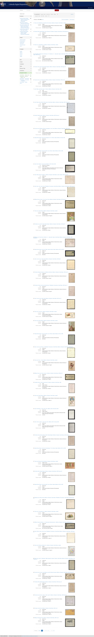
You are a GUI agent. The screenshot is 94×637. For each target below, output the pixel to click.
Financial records (22, 44)
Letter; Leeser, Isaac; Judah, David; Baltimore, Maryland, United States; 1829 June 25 (48, 298)
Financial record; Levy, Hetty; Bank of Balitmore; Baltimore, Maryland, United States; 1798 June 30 (49, 79)
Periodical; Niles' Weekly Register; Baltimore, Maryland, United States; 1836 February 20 (48, 471)
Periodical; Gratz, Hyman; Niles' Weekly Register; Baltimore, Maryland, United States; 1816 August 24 (50, 66)
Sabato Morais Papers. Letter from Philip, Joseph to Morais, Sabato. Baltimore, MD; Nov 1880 (49, 249)
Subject (21, 37)
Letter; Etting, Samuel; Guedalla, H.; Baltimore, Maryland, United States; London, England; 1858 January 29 (51, 174)
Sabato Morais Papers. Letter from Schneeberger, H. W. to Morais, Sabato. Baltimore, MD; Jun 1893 (50, 448)
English (21, 51)
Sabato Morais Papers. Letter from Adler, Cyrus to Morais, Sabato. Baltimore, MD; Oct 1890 (49, 150)
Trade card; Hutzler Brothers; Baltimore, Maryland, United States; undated (46, 320)
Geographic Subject (23, 72)
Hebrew (21, 52)
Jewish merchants (22, 39)
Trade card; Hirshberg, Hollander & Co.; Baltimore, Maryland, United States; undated (48, 545)
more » (21, 46)
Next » (43, 19)
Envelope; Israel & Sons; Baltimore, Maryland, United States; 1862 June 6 (46, 608)
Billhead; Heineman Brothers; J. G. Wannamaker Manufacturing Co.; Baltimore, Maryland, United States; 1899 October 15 (53, 522)
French (21, 55)
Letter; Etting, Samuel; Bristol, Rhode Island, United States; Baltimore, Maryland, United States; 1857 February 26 (51, 102)
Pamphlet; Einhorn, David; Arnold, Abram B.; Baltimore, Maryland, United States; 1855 (48, 382)
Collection (21, 16)
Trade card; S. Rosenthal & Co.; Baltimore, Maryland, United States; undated (46, 511)
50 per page (72, 19)
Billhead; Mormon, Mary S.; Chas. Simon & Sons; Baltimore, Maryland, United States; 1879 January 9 (50, 199)
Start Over (72, 14)
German (21, 53)
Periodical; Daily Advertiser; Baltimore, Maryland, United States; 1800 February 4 (46, 115)
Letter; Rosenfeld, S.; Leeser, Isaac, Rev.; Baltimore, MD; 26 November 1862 (46, 408)
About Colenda (90, 7)
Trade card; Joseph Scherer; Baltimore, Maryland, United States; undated (46, 210)
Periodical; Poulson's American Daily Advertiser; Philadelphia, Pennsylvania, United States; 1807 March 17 (51, 285)
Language (21, 49)
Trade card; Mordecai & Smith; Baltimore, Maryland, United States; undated (46, 461)
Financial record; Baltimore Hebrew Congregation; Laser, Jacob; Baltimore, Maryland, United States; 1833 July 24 (52, 128)
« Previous (35, 630)
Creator (21, 61)
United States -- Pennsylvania (24, 78)
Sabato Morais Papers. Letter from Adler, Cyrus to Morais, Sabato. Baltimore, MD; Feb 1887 (49, 484)
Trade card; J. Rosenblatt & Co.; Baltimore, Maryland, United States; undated (46, 44)
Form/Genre (22, 70)
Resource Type (22, 68)
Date (21, 59)
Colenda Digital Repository (4, 4)
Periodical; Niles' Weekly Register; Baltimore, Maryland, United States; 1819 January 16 (48, 581)
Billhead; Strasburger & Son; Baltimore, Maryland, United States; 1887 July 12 (47, 617)
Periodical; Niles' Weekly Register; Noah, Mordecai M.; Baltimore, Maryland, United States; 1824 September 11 (51, 31)
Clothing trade (22, 42)
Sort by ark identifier (65, 19)
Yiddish (21, 56)
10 (53, 630)
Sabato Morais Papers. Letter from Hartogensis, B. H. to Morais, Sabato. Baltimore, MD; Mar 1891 (50, 137)
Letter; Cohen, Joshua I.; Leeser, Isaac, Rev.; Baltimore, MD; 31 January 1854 (47, 421)
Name (21, 66)
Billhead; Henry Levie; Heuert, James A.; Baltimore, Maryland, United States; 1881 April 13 (49, 373)
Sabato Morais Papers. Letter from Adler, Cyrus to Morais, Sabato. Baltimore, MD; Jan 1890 (49, 333)
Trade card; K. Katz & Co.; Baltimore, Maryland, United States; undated (46, 311)
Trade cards (22, 43)
